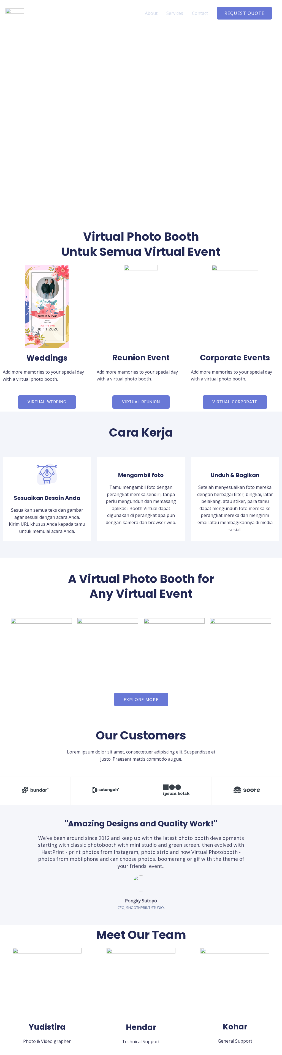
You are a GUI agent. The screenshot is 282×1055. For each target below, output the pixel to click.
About (151, 13)
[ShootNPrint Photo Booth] (15, 13)
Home (130, 13)
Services (174, 13)
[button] (244, 13)
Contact (200, 13)
